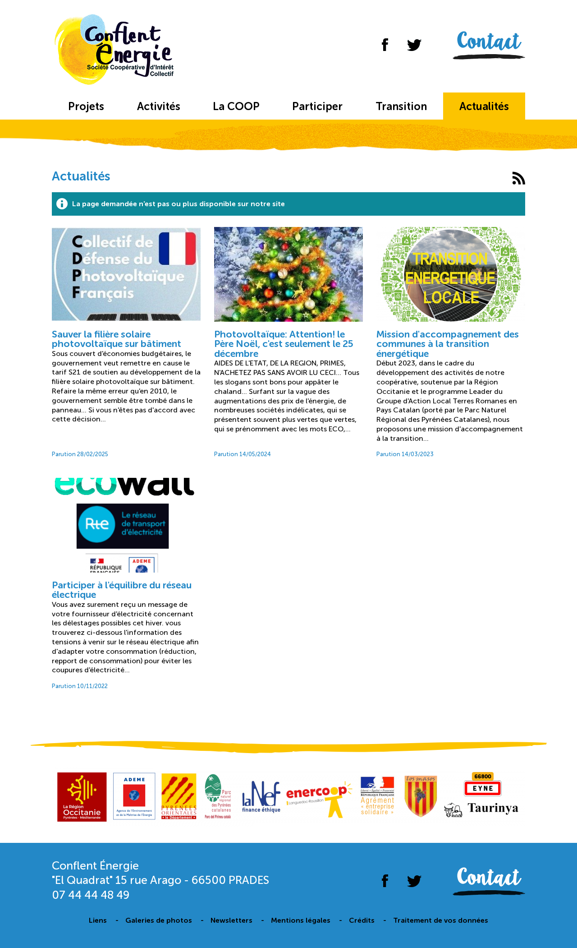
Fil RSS (518, 178)
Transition (401, 106)
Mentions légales (300, 920)
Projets (86, 106)
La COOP (236, 106)
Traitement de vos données (440, 920)
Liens (98, 920)
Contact (489, 42)
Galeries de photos (158, 920)
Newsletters (231, 920)
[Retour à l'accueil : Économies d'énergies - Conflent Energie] (116, 51)
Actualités (484, 106)
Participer (317, 106)
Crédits (362, 920)
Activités (158, 106)
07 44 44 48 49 (90, 895)
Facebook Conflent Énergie (385, 44)
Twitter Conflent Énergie (414, 44)
